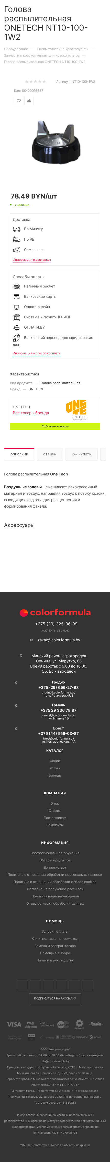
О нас (55, 803)
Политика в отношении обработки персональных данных (55, 874)
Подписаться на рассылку (55, 998)
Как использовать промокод (55, 938)
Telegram (61, 985)
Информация (55, 843)
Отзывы (50, 454)
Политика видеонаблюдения (55, 896)
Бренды (55, 775)
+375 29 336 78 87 (58, 710)
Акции (55, 761)
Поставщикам (55, 818)
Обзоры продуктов (55, 860)
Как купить (81, 454)
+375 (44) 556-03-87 (58, 733)
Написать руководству (55, 960)
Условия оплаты (55, 931)
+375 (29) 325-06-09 (56, 624)
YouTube (74, 985)
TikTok (87, 985)
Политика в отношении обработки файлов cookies (55, 882)
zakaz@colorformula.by (59, 639)
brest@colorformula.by (58, 738)
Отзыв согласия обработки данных (55, 903)
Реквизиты (55, 825)
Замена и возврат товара (55, 946)
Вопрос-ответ (55, 867)
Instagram (48, 985)
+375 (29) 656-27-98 (58, 687)
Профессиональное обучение (55, 853)
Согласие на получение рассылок (55, 889)
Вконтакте (22, 985)
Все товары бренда (31, 412)
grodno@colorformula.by (58, 692)
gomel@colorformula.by (58, 715)
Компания (55, 793)
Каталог (55, 751)
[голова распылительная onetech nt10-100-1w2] (55, 144)
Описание (19, 454)
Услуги (55, 768)
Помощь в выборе (55, 953)
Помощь (55, 921)
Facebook (35, 985)
